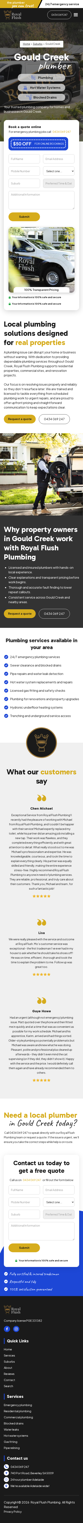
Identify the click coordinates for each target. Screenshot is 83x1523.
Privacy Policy (13, 1511)
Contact (9, 1380)
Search (8, 1386)
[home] (12, 15)
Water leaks (11, 1429)
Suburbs (37, 43)
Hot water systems (16, 1435)
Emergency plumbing (18, 1405)
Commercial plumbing (18, 1417)
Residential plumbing (17, 1411)
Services (9, 1355)
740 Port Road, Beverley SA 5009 (32, 1473)
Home (26, 43)
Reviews (9, 1373)
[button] (76, 15)
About (8, 1367)
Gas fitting (10, 1441)
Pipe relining (12, 1448)
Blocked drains (14, 1423)
